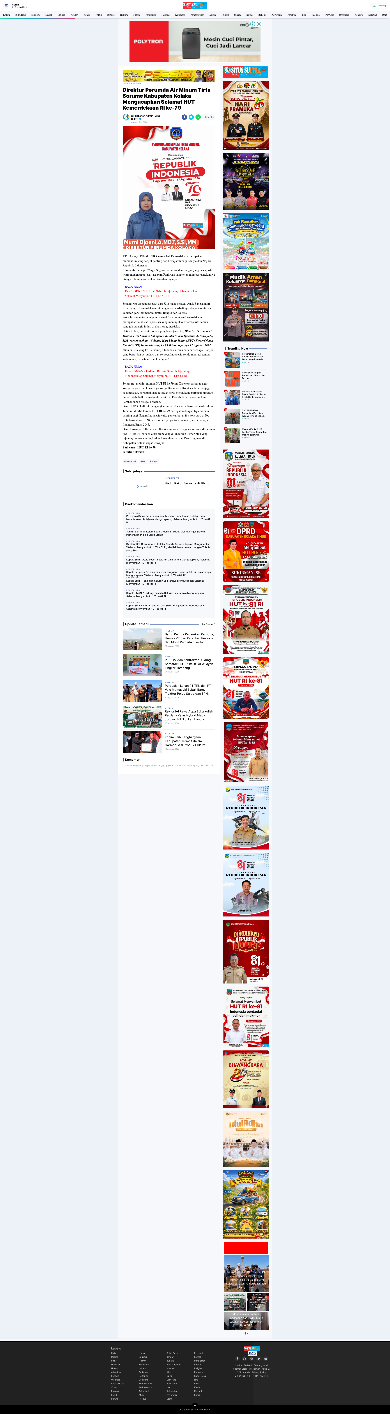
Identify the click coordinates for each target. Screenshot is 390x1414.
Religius (262, 14)
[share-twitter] (191, 117)
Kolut (196, 1383)
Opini (385, 14)
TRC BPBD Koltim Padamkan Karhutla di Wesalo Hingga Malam (253, 413)
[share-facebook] (184, 117)
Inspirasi (111, 14)
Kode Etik (266, 1368)
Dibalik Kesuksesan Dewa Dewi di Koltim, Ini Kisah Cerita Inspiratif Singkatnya (254, 394)
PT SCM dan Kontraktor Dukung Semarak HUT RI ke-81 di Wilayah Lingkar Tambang (189, 664)
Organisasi (344, 14)
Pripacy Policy (259, 1372)
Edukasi (61, 14)
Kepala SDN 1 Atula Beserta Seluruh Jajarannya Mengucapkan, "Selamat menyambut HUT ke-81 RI (168, 561)
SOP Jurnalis (243, 1372)
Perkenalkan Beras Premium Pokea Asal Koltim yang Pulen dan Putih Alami (253, 356)
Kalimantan (172, 1391)
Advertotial (172, 1395)
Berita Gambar (146, 1387)
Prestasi (249, 14)
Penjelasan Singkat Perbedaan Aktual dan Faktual (253, 375)
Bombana (143, 1379)
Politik (99, 14)
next (247, 1333)
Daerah (48, 14)
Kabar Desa (200, 1376)
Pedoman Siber (239, 1368)
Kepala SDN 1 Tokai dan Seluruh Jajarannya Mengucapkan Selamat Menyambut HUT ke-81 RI (161, 293)
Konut (114, 1395)
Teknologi (144, 1391)
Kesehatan (180, 14)
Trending (381, 5)
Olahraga (115, 1379)
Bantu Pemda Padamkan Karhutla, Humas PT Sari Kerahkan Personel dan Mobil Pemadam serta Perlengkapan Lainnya (189, 638)
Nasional (165, 14)
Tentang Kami (261, 1365)
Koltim (6, 14)
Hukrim (124, 14)
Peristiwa (291, 14)
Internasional (117, 1383)
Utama (142, 1353)
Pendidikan (150, 14)
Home (125, 83)
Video (114, 1387)
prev (245, 1333)
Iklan (303, 14)
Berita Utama (145, 1383)
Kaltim (197, 1387)
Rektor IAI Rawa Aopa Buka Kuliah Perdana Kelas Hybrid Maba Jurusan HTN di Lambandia (189, 715)
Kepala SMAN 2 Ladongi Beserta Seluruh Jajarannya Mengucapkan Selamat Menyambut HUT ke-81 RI (158, 373)
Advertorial (276, 14)
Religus (142, 1398)
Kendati (198, 1391)
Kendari (74, 14)
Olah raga (171, 1379)
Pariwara (329, 14)
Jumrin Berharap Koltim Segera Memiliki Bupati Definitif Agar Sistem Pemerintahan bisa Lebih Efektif (165, 533)
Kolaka (212, 14)
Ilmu (196, 1379)
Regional (316, 14)
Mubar (142, 1395)
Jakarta (237, 14)
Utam (169, 1398)
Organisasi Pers (242, 1375)
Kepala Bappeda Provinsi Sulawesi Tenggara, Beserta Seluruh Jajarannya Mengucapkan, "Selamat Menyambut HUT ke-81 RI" (168, 573)
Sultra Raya (20, 14)
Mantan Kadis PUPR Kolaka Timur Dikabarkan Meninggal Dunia (254, 432)
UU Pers (264, 1375)
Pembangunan (197, 14)
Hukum (225, 14)
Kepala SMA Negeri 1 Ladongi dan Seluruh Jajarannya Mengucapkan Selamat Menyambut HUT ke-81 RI (165, 607)
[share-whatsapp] (198, 117)
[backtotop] (195, 1406)
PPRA (255, 1375)
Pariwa (153, 461)
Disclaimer (254, 1368)
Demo (169, 1387)
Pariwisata (172, 1383)
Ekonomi (35, 14)
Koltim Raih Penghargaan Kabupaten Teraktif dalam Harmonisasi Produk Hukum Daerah (185, 741)
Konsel (86, 14)
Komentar (209, 117)
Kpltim (197, 1395)
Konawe (359, 14)
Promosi (115, 1391)
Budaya (136, 14)
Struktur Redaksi (243, 1365)
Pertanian (372, 14)
